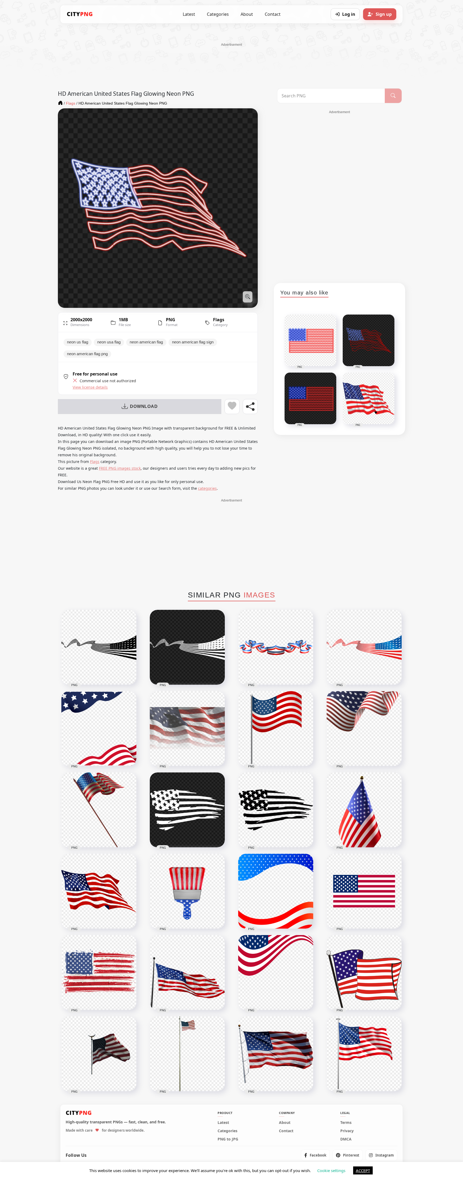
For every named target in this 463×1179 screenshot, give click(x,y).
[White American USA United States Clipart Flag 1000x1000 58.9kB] (187, 809)
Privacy (347, 1130)
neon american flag (146, 342)
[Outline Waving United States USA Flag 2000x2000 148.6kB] (98, 891)
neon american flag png (87, 354)
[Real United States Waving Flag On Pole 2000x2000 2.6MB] (275, 1053)
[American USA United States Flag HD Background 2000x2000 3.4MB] (187, 728)
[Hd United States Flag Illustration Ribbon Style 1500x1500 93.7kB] (275, 972)
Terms (346, 1122)
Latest (189, 14)
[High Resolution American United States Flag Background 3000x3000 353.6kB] (98, 728)
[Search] (393, 96)
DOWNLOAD (144, 406)
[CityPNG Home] (80, 14)
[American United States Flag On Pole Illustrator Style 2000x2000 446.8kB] (98, 809)
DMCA (346, 1139)
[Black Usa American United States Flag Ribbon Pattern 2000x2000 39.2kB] (98, 647)
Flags (218, 320)
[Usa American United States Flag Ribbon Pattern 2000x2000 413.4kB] (364, 647)
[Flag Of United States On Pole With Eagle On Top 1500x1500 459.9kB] (98, 1053)
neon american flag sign (193, 342)
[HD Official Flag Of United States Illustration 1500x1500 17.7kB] (364, 891)
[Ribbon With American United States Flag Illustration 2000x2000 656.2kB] (275, 647)
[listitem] (315, 1155)
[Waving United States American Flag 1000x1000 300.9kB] (364, 728)
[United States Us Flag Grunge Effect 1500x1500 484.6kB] (98, 972)
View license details (90, 387)
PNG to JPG (228, 1139)
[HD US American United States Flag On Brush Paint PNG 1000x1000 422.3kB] (187, 891)
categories (207, 488)
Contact (273, 14)
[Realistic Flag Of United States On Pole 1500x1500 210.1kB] (187, 1053)
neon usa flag (109, 342)
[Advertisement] (231, 59)
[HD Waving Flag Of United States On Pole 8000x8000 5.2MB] (364, 1053)
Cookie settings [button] (331, 1170)
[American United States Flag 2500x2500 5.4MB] (364, 809)
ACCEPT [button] (363, 1170)
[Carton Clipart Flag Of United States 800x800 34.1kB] (364, 972)
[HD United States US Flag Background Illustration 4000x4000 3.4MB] (275, 891)
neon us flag (77, 342)
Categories (218, 14)
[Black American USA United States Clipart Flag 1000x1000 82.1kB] (275, 809)
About (247, 14)
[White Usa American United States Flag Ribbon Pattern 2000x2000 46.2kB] (187, 647)
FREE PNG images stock (120, 468)
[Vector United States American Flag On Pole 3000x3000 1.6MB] (275, 728)
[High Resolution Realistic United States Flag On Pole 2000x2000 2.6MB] (187, 972)
